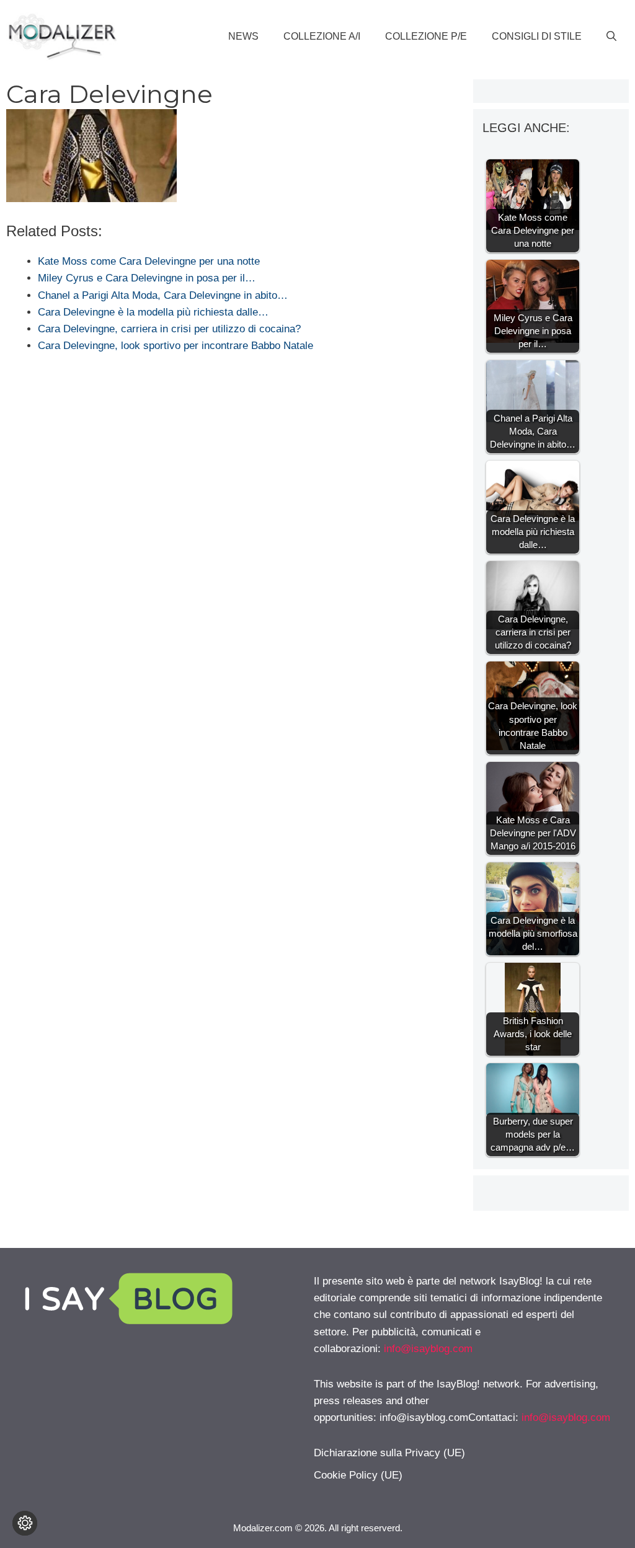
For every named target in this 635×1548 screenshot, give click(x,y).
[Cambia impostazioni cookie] (24, 1523)
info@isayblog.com (428, 1349)
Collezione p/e (426, 36)
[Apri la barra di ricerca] (611, 36)
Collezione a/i (321, 36)
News (243, 36)
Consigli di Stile (537, 36)
